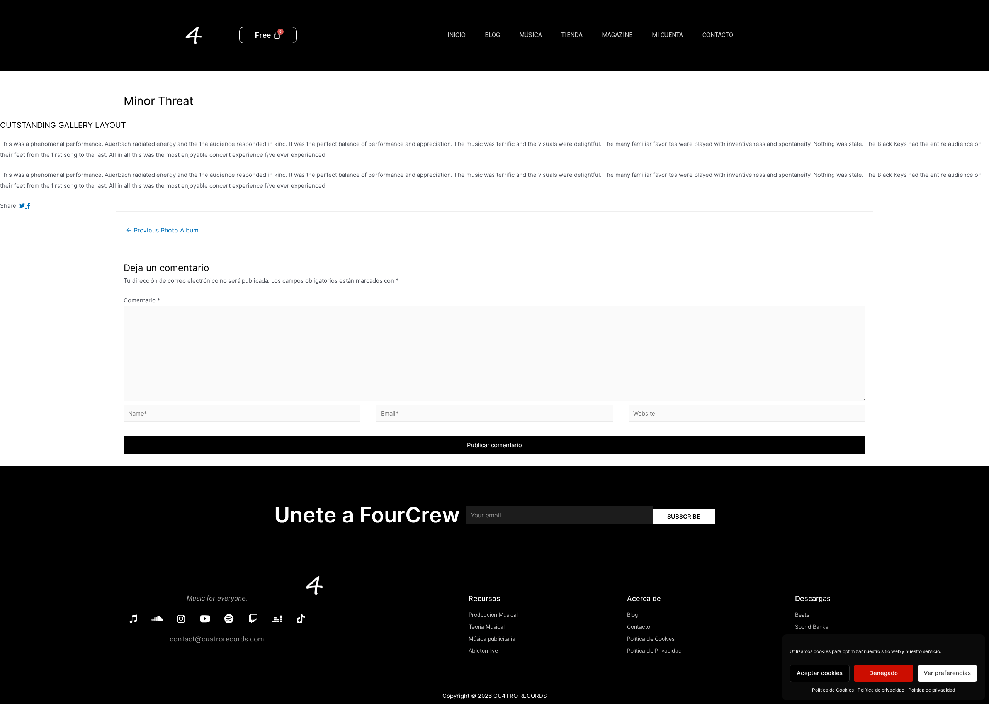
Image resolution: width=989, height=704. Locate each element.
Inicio (456, 35)
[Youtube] (205, 618)
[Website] (747, 415)
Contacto (717, 35)
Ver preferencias (947, 673)
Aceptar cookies (820, 673)
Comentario (142, 300)
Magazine (617, 35)
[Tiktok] (301, 618)
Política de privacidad (881, 690)
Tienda (572, 35)
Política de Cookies (833, 690)
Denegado (883, 673)
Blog (492, 35)
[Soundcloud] (157, 618)
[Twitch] (253, 618)
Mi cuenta (667, 35)
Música (530, 35)
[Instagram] (181, 618)
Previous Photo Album (162, 230)
